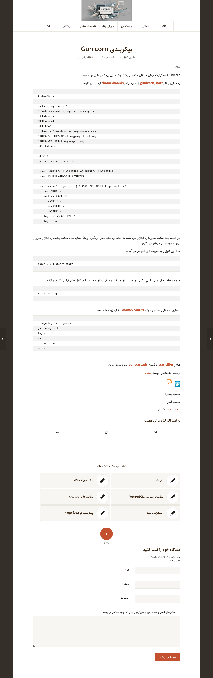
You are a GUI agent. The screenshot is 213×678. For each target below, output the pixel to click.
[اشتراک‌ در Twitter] (155, 432)
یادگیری (162, 410)
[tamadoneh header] (106, 10)
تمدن (148, 372)
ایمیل (125, 584)
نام (127, 570)
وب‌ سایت (125, 598)
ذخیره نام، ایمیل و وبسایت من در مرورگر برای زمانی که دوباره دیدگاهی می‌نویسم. (138, 612)
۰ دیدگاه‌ (115, 58)
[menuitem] (164, 26)
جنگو (102, 58)
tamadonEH (84, 58)
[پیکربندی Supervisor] (210, 339)
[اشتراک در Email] (57, 432)
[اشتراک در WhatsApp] (106, 432)
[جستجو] (49, 26)
